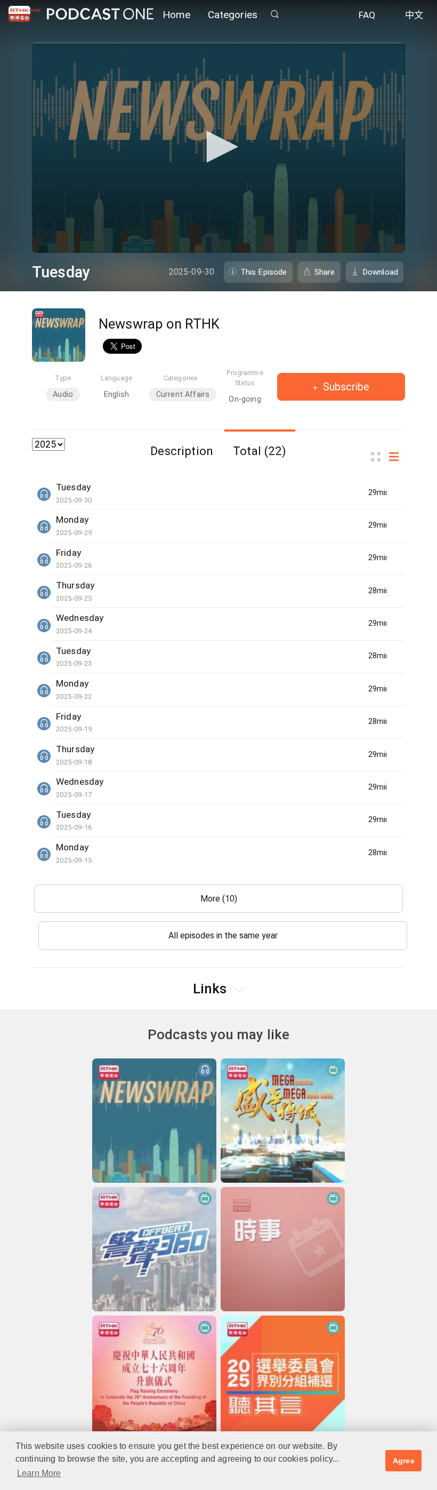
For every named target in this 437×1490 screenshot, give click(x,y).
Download (380, 272)
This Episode (263, 272)
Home (177, 15)
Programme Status (244, 378)
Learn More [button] (39, 1473)
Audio (63, 394)
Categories (233, 15)
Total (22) (260, 451)
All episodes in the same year (223, 935)
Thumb (379, 457)
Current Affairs (182, 394)
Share (324, 272)
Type (63, 378)
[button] (218, 146)
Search (274, 14)
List (397, 457)
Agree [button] (404, 1460)
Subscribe (344, 386)
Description (181, 451)
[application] (218, 148)
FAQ (367, 15)
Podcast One (100, 14)
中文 (414, 15)
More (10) (218, 899)
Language (116, 378)
